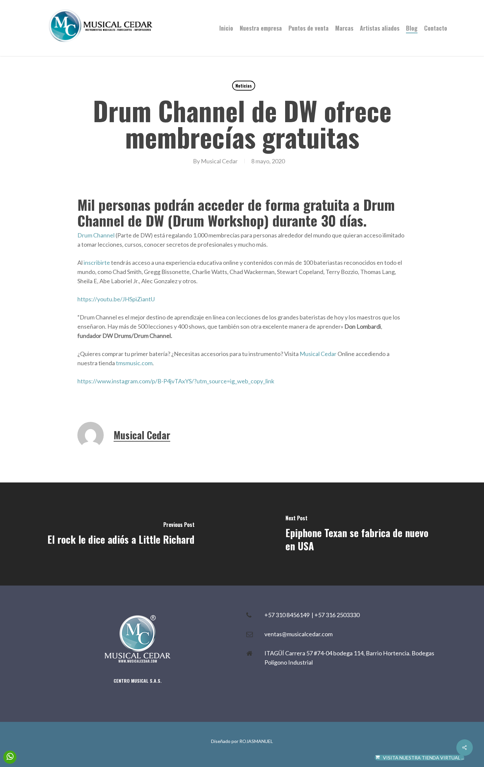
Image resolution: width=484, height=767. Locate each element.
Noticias (243, 85)
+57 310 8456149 (287, 614)
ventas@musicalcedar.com (298, 634)
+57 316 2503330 (337, 614)
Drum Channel (96, 235)
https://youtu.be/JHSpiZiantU (116, 299)
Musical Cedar (219, 161)
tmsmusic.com (134, 363)
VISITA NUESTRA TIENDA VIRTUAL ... (423, 757)
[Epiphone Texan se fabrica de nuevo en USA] (363, 534)
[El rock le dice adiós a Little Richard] (121, 534)
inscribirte (96, 262)
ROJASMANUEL (256, 741)
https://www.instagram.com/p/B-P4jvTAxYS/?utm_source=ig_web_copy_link (175, 381)
